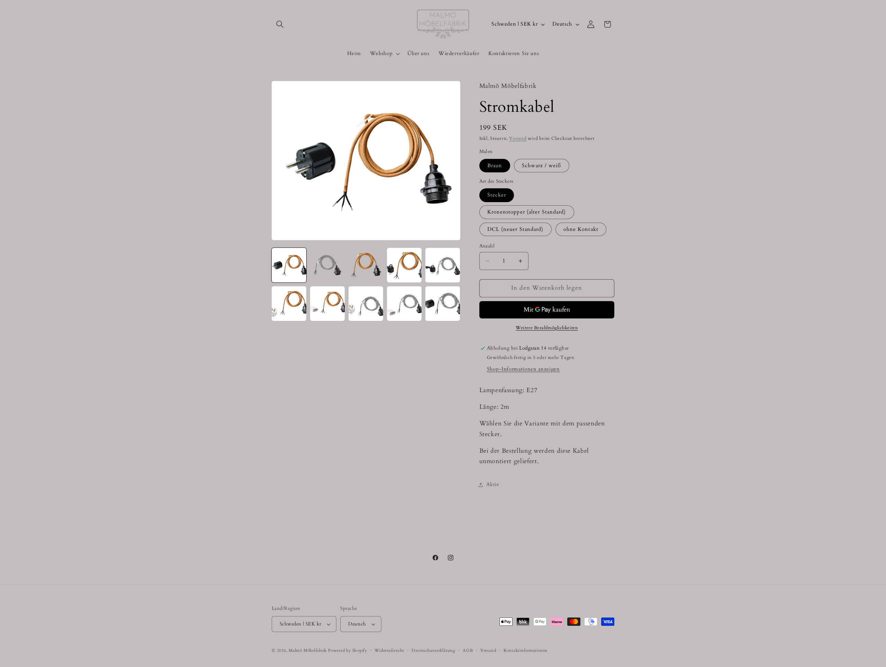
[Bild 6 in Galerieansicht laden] (289, 303)
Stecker (496, 195)
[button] (280, 24)
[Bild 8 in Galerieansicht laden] (366, 303)
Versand (517, 138)
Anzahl (487, 246)
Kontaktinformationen (526, 650)
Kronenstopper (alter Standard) (526, 212)
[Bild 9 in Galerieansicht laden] (404, 303)
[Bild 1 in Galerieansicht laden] (289, 265)
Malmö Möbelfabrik (308, 650)
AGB (468, 650)
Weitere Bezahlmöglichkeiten (547, 328)
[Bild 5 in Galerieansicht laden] (442, 265)
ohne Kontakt (580, 229)
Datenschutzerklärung (433, 650)
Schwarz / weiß (541, 165)
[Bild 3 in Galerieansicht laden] (366, 265)
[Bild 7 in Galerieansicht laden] (327, 303)
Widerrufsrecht (389, 650)
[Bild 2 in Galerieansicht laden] (327, 265)
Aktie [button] (492, 484)
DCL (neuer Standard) (515, 229)
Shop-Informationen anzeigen (523, 369)
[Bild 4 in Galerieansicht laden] (404, 265)
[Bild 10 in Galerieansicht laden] (442, 303)
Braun (495, 165)
